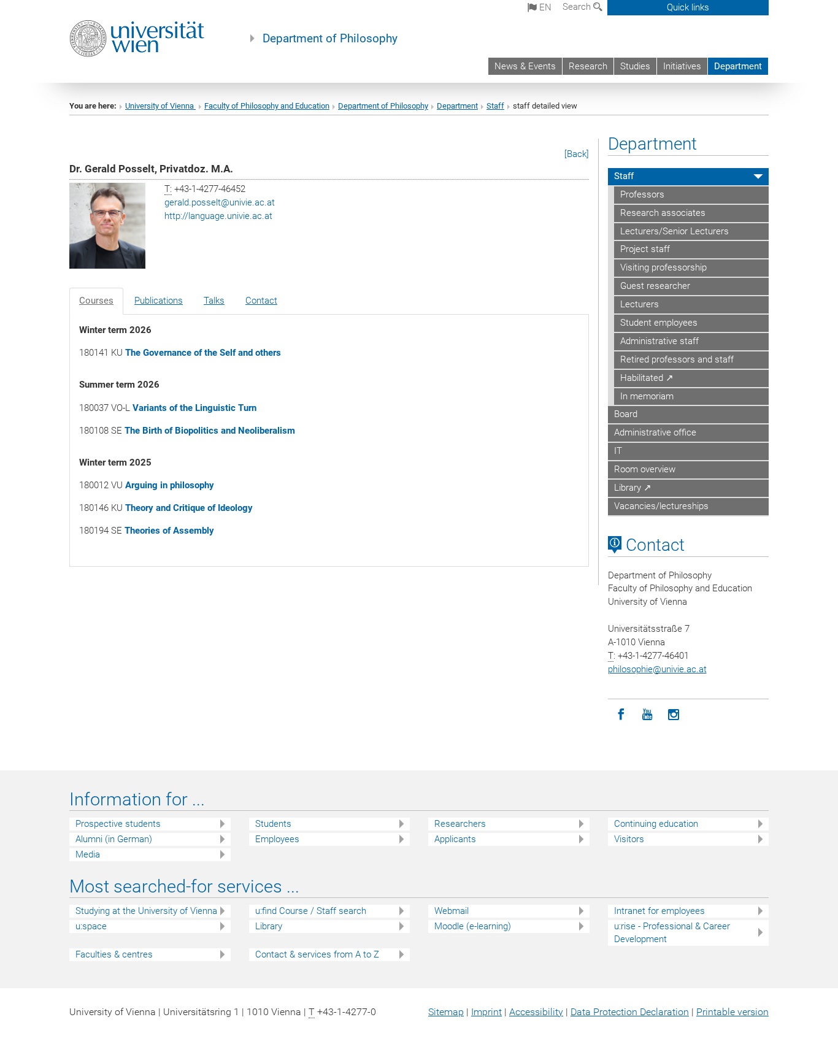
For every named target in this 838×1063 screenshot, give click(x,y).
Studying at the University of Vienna (146, 910)
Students (273, 823)
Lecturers (639, 304)
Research (588, 66)
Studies (635, 66)
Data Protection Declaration (630, 1012)
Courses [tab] (96, 300)
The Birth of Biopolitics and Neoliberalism (210, 430)
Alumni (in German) (113, 839)
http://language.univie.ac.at (218, 215)
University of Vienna (160, 105)
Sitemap (446, 1012)
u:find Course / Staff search (310, 910)
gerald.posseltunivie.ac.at (219, 202)
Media (87, 854)
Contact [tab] (261, 300)
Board (625, 414)
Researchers (460, 823)
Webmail (451, 910)
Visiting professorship (663, 267)
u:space (91, 926)
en (544, 7)
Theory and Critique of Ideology (189, 507)
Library (268, 926)
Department (738, 66)
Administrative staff (659, 341)
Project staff (645, 249)
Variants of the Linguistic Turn (194, 407)
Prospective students (118, 823)
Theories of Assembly (169, 530)
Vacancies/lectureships (661, 506)
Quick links (688, 7)
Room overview (644, 469)
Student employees (659, 322)
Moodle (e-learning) (472, 926)
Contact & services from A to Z (317, 954)
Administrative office (655, 432)
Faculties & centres (114, 954)
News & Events (525, 66)
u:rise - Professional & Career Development (672, 933)
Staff (495, 105)
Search (578, 6)
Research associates (662, 212)
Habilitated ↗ (647, 377)
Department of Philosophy (330, 38)
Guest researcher (655, 285)
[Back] (576, 153)
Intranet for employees (659, 910)
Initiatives (682, 66)
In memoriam (647, 396)
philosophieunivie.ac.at (657, 669)
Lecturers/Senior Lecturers (674, 231)
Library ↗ (633, 487)
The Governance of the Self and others (203, 352)
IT (618, 450)
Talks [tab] (214, 300)
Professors (642, 194)
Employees (277, 839)
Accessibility (536, 1012)
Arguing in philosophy (169, 485)
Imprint (486, 1012)
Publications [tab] (158, 300)
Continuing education (656, 823)
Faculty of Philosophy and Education (266, 105)
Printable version (732, 1012)
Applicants (455, 839)
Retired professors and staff (677, 359)
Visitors (629, 839)
